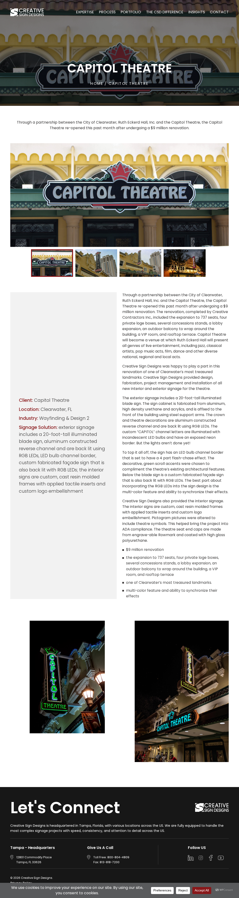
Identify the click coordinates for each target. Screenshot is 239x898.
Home (97, 83)
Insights (196, 12)
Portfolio (131, 12)
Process (107, 12)
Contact (219, 12)
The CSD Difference (164, 12)
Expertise (85, 12)
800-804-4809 (118, 857)
